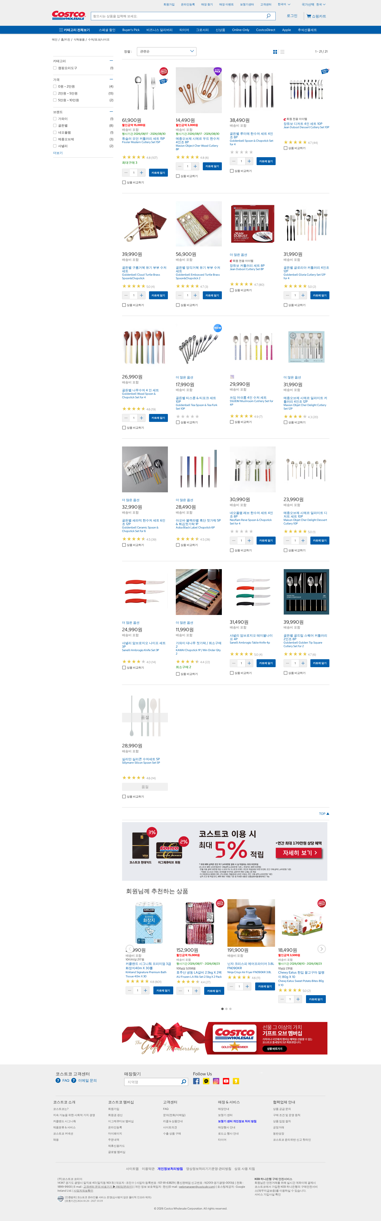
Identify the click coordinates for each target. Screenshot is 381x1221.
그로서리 (202, 30)
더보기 (58, 153)
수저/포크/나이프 (99, 39)
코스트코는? (60, 1109)
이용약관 (148, 1169)
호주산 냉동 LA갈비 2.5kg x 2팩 (199, 972)
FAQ (165, 1109)
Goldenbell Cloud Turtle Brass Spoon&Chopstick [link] (141, 276)
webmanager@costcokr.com (196, 1186)
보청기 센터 (225, 1115)
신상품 (220, 30)
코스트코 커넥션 (63, 1133)
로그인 (292, 15)
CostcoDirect (265, 30)
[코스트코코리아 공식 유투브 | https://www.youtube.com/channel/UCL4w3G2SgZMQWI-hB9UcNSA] (226, 1082)
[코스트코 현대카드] (224, 878)
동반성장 (278, 1133)
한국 (319, 4)
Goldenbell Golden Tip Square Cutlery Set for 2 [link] (303, 644)
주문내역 (113, 1139)
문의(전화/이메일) (174, 1115)
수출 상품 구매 (172, 1133)
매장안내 (223, 1109)
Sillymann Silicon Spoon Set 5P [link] (141, 762)
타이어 (184, 30)
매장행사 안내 (226, 1127)
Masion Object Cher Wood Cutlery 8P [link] (197, 147)
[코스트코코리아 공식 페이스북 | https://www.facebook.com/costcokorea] (196, 1082)
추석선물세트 (307, 30)
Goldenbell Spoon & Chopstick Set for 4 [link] (251, 142)
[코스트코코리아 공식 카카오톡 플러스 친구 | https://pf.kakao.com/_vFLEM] (206, 1082)
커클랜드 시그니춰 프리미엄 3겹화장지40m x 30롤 (148, 966)
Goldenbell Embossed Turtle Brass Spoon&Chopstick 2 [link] (198, 276)
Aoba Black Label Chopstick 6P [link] (195, 527)
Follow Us (202, 1074)
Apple (286, 30)
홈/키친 (65, 39)
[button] (271, 16)
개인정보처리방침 (170, 1169)
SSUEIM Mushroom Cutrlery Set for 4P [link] (251, 402)
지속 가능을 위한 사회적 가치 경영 (74, 1115)
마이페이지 (115, 1133)
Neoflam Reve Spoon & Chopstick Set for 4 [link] (251, 521)
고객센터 (170, 1102)
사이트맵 (132, 1169)
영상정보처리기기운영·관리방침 (208, 1169)
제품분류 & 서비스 (64, 1127)
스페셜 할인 (107, 30)
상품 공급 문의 (282, 1109)
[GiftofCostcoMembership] (224, 1052)
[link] (145, 111)
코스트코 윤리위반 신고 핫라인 (292, 1139)
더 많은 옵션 (238, 255)
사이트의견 (170, 1127)
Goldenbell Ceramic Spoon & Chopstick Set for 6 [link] (140, 529)
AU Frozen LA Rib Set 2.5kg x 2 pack (199, 977)
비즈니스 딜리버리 (159, 30)
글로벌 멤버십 (116, 1152)
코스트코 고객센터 (73, 1074)
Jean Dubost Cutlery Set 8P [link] (247, 269)
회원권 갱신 (115, 1115)
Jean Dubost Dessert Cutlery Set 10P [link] (306, 127)
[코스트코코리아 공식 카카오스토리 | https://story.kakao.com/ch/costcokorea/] (236, 1082)
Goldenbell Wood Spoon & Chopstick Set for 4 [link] (139, 395)
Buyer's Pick (131, 30)
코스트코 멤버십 (121, 1102)
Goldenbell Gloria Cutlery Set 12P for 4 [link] (304, 276)
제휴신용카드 (116, 1146)
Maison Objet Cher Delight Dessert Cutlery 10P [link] (305, 521)
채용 (56, 1139)
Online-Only (240, 30)
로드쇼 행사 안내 (228, 1133)
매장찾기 (132, 1074)
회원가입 (113, 1109)
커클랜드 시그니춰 (64, 1121)
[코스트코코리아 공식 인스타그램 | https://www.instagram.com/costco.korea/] (216, 1082)
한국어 (282, 4)
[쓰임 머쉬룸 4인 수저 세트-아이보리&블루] (232, 377)
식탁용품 (79, 39)
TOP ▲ (324, 814)
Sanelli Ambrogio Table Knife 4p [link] (250, 642)
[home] (69, 15)
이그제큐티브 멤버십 (121, 1121)
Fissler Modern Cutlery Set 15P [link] (141, 142)
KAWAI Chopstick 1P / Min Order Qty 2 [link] (198, 651)
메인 (55, 39)
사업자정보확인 (83, 1190)
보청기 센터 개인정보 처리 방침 (237, 1121)
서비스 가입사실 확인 (268, 1194)
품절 (145, 786)
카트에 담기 (158, 172)
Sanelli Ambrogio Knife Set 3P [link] (140, 650)
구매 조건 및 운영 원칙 (286, 1115)
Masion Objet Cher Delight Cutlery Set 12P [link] (305, 406)
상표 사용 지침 (244, 1169)
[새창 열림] (61, 1200)
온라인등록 (115, 1127)
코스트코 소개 (64, 1102)
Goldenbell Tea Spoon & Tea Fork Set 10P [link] (196, 406)
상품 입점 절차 (282, 1121)
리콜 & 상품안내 (173, 1121)
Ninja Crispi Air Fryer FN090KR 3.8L (249, 972)
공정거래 (278, 1127)
